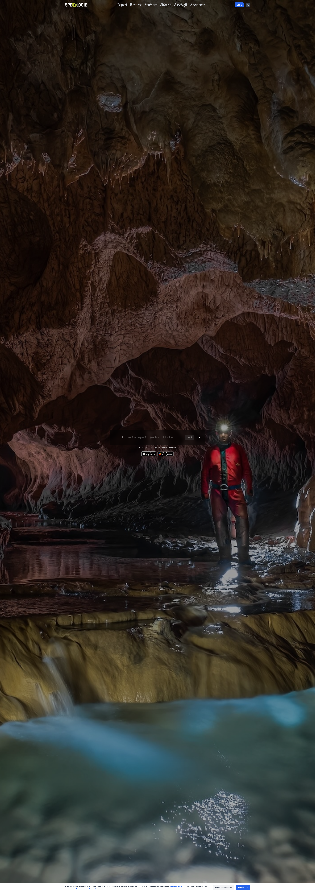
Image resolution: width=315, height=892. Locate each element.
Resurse (136, 4)
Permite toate (243, 888)
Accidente (197, 4)
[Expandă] (199, 437)
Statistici (150, 4)
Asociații (180, 4)
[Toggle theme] (248, 5)
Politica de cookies (72, 889)
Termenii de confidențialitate (92, 889)
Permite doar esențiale (223, 888)
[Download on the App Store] (148, 453)
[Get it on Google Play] (166, 453)
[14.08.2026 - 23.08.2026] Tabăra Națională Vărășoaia (157, 447)
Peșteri (122, 4)
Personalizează (176, 886)
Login (239, 5)
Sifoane (165, 4)
